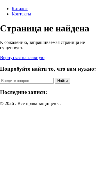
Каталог (20, 8)
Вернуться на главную (22, 57)
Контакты (21, 13)
